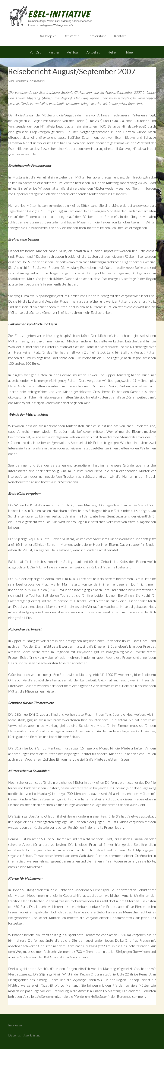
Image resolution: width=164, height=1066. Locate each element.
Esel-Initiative (72, 17)
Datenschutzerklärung (24, 1035)
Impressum (16, 1025)
